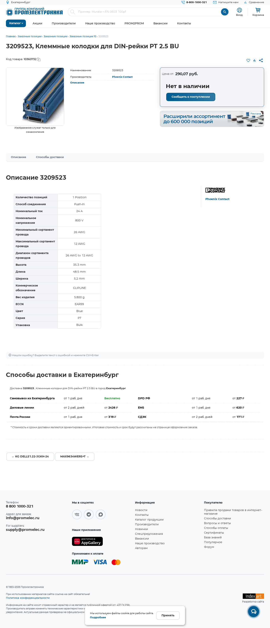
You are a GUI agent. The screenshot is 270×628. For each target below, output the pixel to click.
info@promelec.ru (22, 518)
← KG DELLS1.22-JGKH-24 (30, 456)
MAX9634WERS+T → (74, 456)
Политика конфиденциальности (28, 597)
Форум (209, 547)
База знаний (213, 537)
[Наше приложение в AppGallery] (102, 541)
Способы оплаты (216, 528)
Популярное (213, 542)
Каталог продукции (149, 519)
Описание (77, 83)
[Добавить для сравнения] (254, 60)
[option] (35, 97)
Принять (167, 615)
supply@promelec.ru (25, 530)
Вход (239, 14)
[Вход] (239, 10)
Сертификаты (214, 532)
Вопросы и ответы (217, 523)
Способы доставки (50, 157)
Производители (147, 524)
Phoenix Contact (122, 77)
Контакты (142, 515)
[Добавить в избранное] (248, 60)
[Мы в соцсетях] (77, 514)
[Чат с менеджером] (253, 611)
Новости (141, 510)
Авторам (141, 548)
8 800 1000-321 (19, 506)
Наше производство (150, 543)
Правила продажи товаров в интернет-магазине (233, 512)
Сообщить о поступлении (191, 97)
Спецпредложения (149, 534)
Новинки (141, 529)
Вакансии (142, 538)
